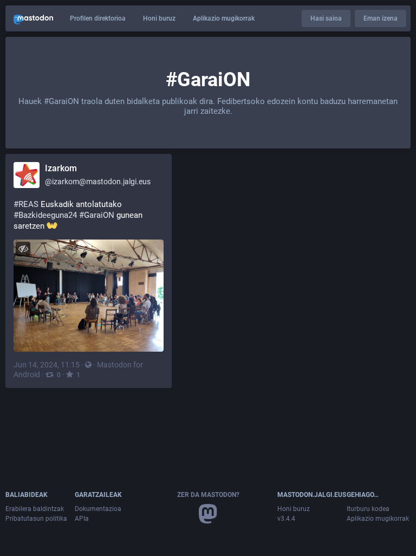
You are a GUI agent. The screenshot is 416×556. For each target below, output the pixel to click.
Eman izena (380, 18)
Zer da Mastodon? (208, 495)
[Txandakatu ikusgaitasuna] (23, 249)
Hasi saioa (326, 18)
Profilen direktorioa (98, 18)
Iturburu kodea (368, 509)
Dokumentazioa (98, 509)
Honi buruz (159, 18)
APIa (82, 518)
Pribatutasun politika (36, 518)
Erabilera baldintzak (34, 509)
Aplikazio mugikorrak (224, 18)
